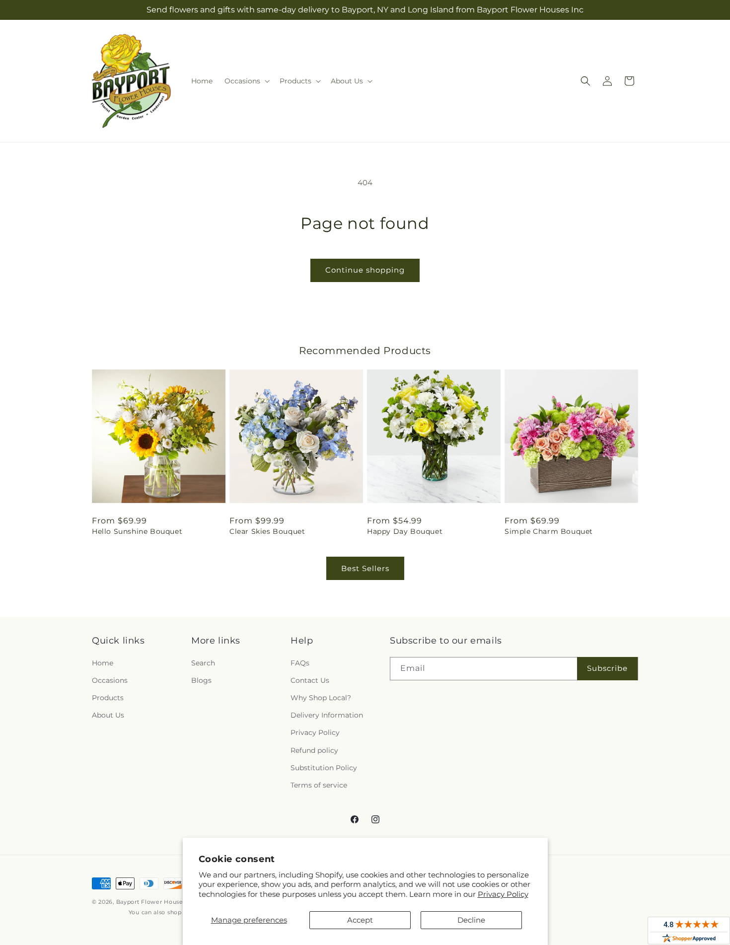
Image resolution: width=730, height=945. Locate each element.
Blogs (201, 680)
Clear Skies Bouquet (267, 531)
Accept (360, 920)
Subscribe (607, 668)
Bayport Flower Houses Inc (156, 901)
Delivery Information (327, 715)
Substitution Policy (324, 767)
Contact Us (310, 680)
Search (203, 662)
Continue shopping (365, 270)
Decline (471, 920)
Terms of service (319, 785)
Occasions (110, 680)
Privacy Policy (503, 894)
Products (108, 697)
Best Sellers (365, 568)
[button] (246, 81)
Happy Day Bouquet (404, 531)
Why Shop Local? (321, 697)
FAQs (300, 662)
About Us (108, 715)
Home (102, 662)
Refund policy (314, 750)
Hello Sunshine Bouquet (137, 531)
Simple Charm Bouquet (549, 531)
